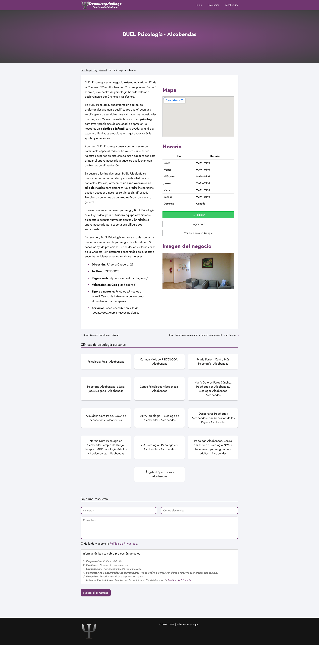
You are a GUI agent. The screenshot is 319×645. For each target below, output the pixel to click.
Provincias (213, 5)
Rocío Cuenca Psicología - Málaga (101, 335)
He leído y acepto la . (110, 543)
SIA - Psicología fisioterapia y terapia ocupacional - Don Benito (202, 335)
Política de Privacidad (123, 543)
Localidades (231, 5)
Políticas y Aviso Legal (187, 624)
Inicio (199, 5)
